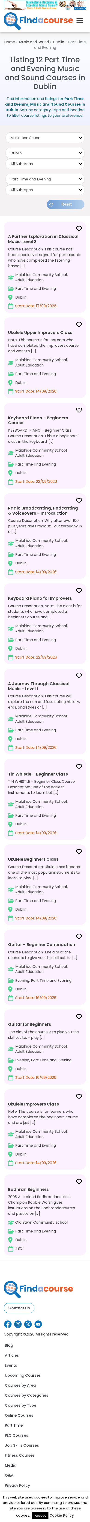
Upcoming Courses (23, 1375)
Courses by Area (20, 1385)
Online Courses (19, 1415)
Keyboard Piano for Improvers (40, 598)
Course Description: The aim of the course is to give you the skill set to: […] (42, 971)
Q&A (9, 1475)
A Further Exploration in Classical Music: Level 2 (43, 238)
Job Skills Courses (22, 1445)
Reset (66, 204)
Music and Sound (34, 42)
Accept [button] (40, 1515)
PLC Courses (16, 1435)
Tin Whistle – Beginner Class (38, 774)
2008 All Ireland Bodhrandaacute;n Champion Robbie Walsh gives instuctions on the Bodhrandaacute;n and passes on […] (41, 1218)
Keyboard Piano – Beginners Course (38, 420)
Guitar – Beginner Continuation (41, 944)
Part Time (14, 1425)
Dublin (58, 42)
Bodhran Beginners (28, 1189)
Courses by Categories (26, 1395)
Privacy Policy (17, 1485)
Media (10, 1465)
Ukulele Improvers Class (33, 1104)
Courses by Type (20, 1405)
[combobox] (45, 137)
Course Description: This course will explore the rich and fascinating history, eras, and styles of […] (44, 715)
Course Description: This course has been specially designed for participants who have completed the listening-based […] (44, 271)
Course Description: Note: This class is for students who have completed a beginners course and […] (45, 627)
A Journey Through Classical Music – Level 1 (38, 686)
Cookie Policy (61, 1515)
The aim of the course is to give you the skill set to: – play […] (43, 1050)
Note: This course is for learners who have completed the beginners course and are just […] (43, 1133)
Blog (9, 1345)
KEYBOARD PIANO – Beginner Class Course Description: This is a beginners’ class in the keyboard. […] (43, 449)
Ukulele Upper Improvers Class (40, 332)
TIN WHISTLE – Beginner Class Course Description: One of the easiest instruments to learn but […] (41, 803)
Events (11, 1365)
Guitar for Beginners (29, 1024)
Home (9, 42)
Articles (12, 1355)
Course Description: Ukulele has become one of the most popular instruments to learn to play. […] (44, 888)
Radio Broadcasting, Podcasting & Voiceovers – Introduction (43, 510)
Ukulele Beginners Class (33, 859)
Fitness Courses (20, 1455)
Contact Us (19, 1308)
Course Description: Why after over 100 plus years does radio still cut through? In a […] (45, 540)
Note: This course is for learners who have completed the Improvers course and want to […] (43, 362)
